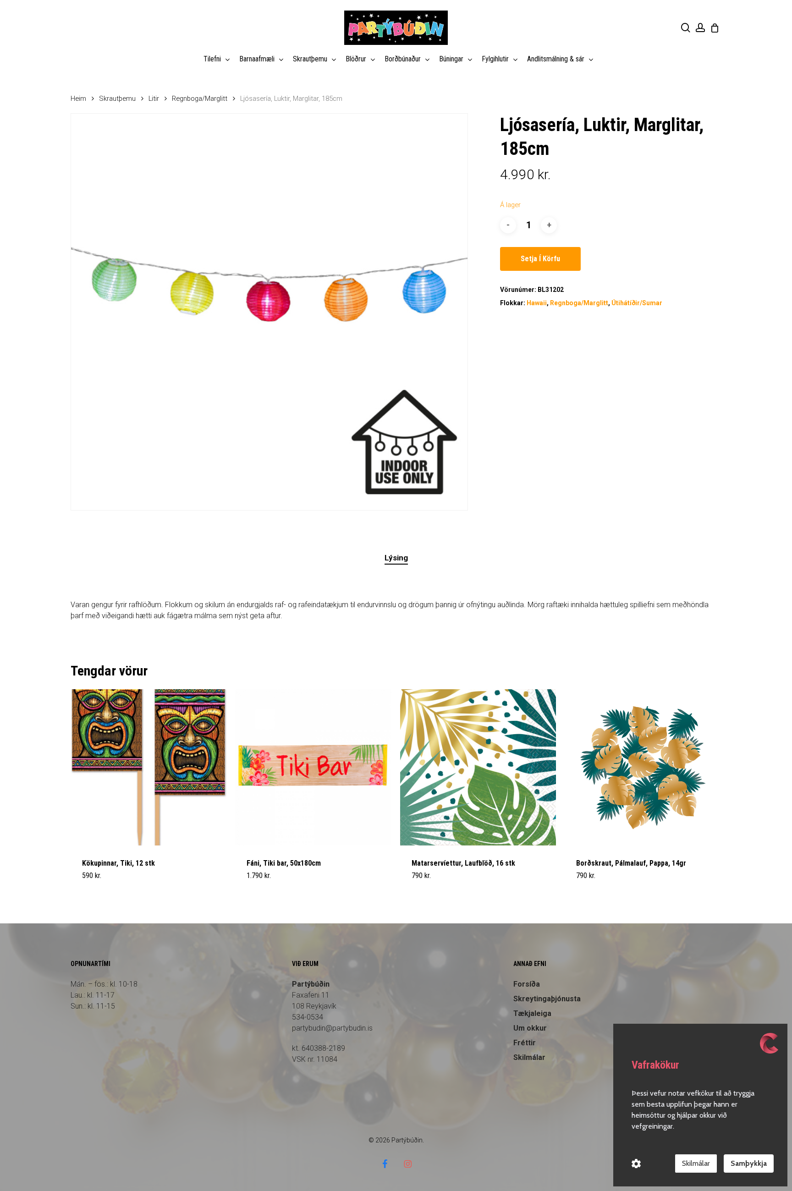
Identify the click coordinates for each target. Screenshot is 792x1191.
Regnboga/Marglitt (199, 98)
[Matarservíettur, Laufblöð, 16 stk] (478, 767)
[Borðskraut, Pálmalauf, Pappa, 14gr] (643, 767)
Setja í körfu (540, 258)
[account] (700, 28)
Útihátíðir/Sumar (636, 303)
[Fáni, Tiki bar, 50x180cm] (313, 767)
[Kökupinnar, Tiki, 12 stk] (149, 767)
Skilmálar (696, 1163)
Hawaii (537, 303)
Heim (78, 98)
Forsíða (526, 984)
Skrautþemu (117, 98)
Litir (153, 98)
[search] (685, 28)
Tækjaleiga (532, 1013)
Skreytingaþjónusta (547, 998)
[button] (103, 881)
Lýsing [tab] (396, 557)
